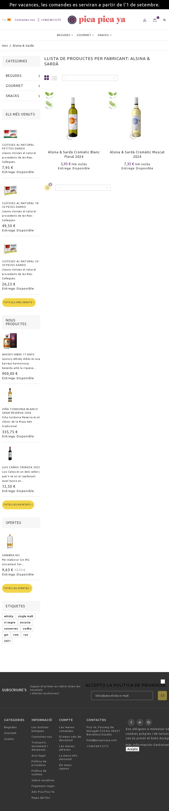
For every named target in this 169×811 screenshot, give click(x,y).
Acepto (132, 749)
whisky (8, 616)
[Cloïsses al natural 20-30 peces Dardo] (10, 248)
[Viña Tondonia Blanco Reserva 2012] (10, 396)
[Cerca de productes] (164, 19)
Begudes (63, 35)
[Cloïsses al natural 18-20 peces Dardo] (10, 190)
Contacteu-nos (25, 19)
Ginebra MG (11, 555)
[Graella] (46, 77)
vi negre (9, 622)
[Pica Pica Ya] (97, 19)
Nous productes (16, 322)
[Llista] (54, 78)
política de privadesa (139, 685)
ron (25, 634)
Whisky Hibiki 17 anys (18, 354)
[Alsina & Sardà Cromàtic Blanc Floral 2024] (74, 116)
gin (6, 634)
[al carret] (48, 125)
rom (16, 634)
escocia (25, 622)
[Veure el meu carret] (155, 20)
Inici (5, 45)
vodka (27, 628)
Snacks (103, 35)
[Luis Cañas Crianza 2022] (10, 454)
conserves (11, 628)
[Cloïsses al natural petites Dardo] (10, 131)
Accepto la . (126, 685)
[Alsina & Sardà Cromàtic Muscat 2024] (137, 116)
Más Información (139, 744)
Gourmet (84, 35)
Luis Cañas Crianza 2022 (21, 467)
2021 (7, 640)
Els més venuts (20, 114)
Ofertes (13, 522)
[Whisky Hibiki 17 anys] (10, 341)
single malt (25, 616)
